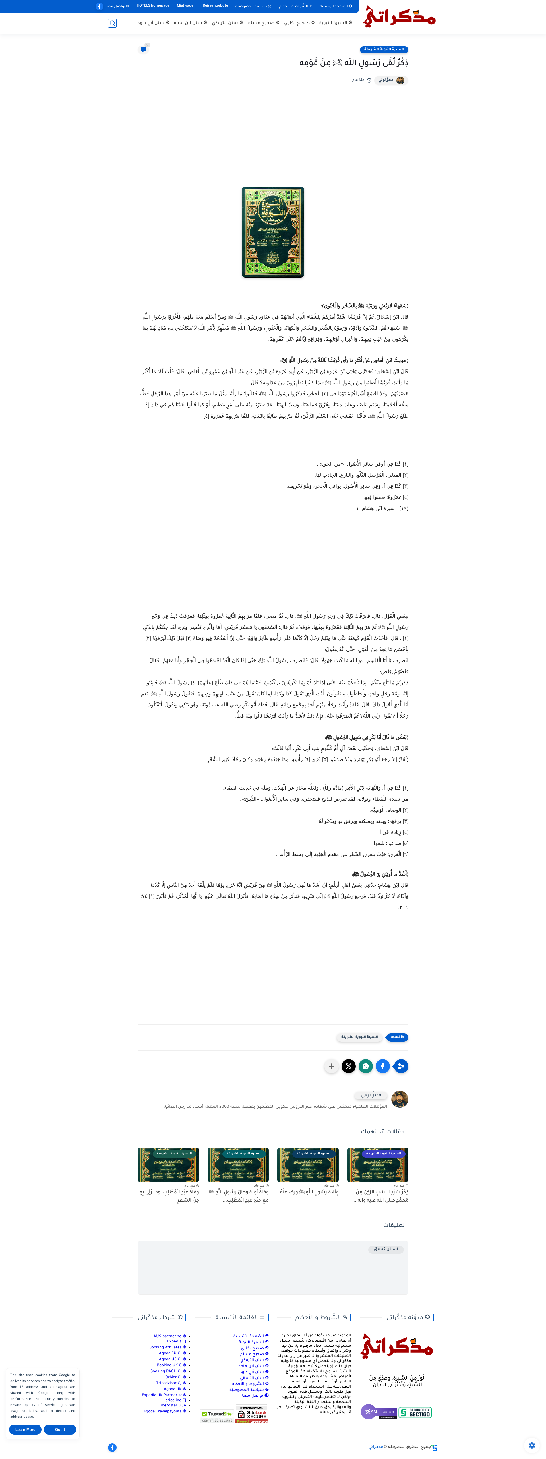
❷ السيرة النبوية (254, 1342)
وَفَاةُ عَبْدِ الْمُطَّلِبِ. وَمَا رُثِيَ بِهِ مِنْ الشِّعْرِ (169, 1196)
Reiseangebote (215, 6)
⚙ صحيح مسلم (264, 23)
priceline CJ (175, 1400)
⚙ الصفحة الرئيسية (336, 7)
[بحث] (112, 23)
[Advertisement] (273, 148)
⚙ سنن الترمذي (227, 23)
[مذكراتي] (400, 16)
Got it (60, 1429)
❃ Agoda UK (174, 1389)
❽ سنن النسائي (254, 1378)
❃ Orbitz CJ (175, 1377)
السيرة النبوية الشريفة (384, 50)
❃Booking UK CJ (171, 1365)
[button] (383, 1066)
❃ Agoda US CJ (172, 1359)
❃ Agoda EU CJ (172, 1353)
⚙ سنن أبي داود (154, 23)
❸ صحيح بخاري (255, 1348)
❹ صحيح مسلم (254, 1354)
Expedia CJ (176, 1342)
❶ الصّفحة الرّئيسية (251, 1336)
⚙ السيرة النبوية (336, 23)
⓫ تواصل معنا (255, 1396)
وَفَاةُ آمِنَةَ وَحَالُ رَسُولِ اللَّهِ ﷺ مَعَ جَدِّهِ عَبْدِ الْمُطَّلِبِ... (239, 1196)
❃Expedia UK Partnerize (164, 1395)
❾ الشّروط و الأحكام (250, 1384)
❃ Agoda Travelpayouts (164, 1412)
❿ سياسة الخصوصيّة (249, 1390)
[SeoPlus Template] (434, 1447)
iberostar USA (173, 1406)
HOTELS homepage (153, 6)
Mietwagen (186, 6)
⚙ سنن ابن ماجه (191, 23)
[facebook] (99, 6)
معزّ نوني (386, 80)
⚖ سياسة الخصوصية (253, 7)
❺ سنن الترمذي (254, 1360)
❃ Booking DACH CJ (168, 1371)
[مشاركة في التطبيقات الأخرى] (331, 1066)
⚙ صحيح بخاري (299, 23)
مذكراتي (376, 1447)
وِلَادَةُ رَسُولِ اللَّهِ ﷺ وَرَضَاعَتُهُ (309, 1192)
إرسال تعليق (386, 1249)
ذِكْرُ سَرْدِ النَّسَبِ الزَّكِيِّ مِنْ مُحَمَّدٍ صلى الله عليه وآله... (380, 1196)
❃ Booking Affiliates (167, 1348)
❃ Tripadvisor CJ (171, 1383)
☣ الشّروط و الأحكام (296, 7)
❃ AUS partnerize (170, 1336)
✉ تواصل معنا (117, 7)
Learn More (25, 1429)
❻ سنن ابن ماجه (254, 1366)
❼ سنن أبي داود (254, 1372)
